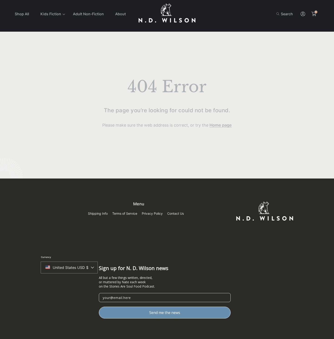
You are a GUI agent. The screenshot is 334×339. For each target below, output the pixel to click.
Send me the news (164, 312)
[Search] (279, 13)
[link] (51, 14)
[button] (284, 13)
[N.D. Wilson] (167, 14)
